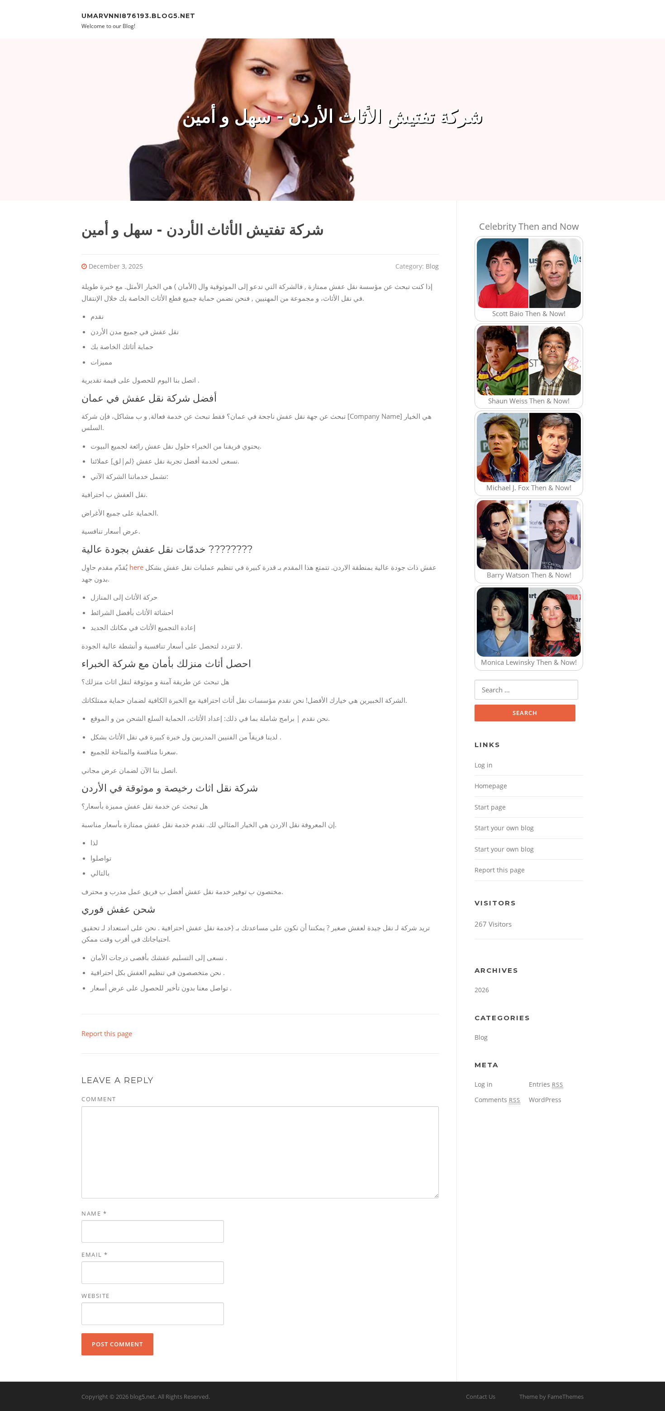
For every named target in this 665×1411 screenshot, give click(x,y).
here (136, 567)
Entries (546, 1084)
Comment (98, 1099)
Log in (484, 765)
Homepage (491, 785)
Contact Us (480, 1396)
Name (94, 1213)
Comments (497, 1099)
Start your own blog (504, 828)
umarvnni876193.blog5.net (138, 15)
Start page (490, 807)
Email (94, 1254)
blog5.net (142, 1396)
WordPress (545, 1099)
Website (95, 1296)
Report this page (106, 1033)
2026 (482, 989)
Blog (432, 266)
